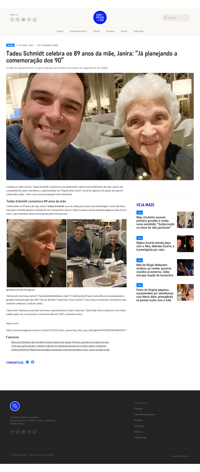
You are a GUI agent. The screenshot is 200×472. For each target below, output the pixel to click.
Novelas (110, 31)
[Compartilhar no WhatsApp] (27, 362)
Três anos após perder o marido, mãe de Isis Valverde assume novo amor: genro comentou (58, 345)
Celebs (60, 31)
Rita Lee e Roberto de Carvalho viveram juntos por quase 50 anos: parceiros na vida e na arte (60, 341)
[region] (40, 447)
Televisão (138, 31)
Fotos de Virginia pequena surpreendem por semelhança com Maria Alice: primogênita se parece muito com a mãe (154, 295)
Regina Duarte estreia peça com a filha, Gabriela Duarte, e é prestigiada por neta (155, 246)
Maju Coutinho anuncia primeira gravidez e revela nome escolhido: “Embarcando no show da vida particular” (155, 222)
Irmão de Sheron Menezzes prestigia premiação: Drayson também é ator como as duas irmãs (60, 349)
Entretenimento (78, 31)
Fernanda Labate (49, 45)
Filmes (96, 31)
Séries (124, 31)
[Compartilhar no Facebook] (33, 362)
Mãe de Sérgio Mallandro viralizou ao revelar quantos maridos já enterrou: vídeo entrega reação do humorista (154, 270)
